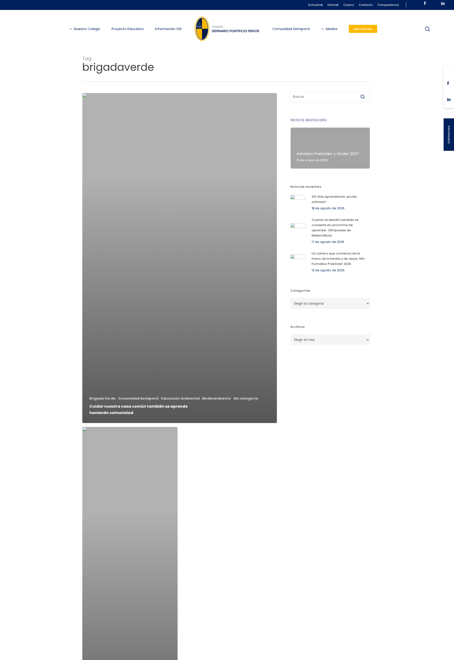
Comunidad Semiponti (138, 398)
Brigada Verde (102, 398)
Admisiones (448, 134)
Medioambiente (216, 398)
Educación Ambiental (180, 398)
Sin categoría (245, 398)
